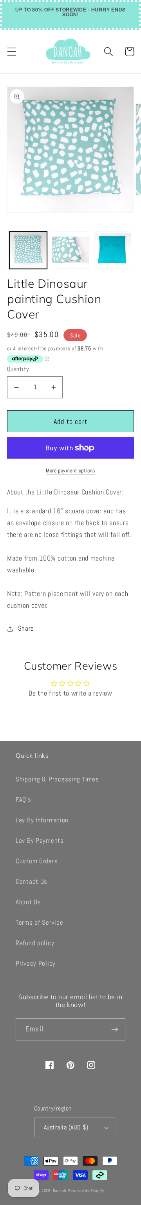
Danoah (60, 1190)
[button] (12, 51)
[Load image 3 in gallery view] (113, 250)
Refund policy (35, 943)
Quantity (18, 369)
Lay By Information (42, 820)
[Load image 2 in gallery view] (70, 250)
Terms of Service (39, 922)
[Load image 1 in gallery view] (28, 250)
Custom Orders (37, 861)
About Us (28, 902)
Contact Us (31, 881)
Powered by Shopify (86, 1190)
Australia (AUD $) (66, 1127)
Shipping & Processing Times (57, 779)
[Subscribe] (114, 1029)
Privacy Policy (36, 963)
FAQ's (23, 800)
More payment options (70, 470)
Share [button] (26, 628)
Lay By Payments (40, 841)
